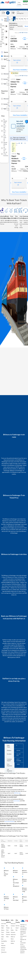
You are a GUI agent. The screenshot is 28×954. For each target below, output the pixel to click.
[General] (1, 56)
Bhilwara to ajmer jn (24, 881)
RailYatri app (17, 793)
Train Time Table (2, 934)
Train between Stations (3, 945)
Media (12, 943)
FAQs (12, 930)
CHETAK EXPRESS (14, 38)
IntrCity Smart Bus (18, 928)
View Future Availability (19, 192)
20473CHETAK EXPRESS (3, 846)
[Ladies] (4, 56)
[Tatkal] (1, 59)
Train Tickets (19, 3)
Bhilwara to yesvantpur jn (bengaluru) (16, 883)
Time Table (24, 38)
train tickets (16, 800)
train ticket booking (9, 821)
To (12, 11)
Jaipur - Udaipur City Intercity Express (16, 82)
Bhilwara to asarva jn (24, 872)
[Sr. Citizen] (4, 59)
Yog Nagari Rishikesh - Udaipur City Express (16, 158)
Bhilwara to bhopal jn (6, 898)
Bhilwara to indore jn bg (24, 889)
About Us (13, 923)
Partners (13, 932)
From (3, 11)
